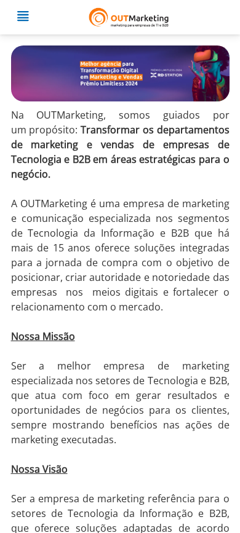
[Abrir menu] (22, 17)
